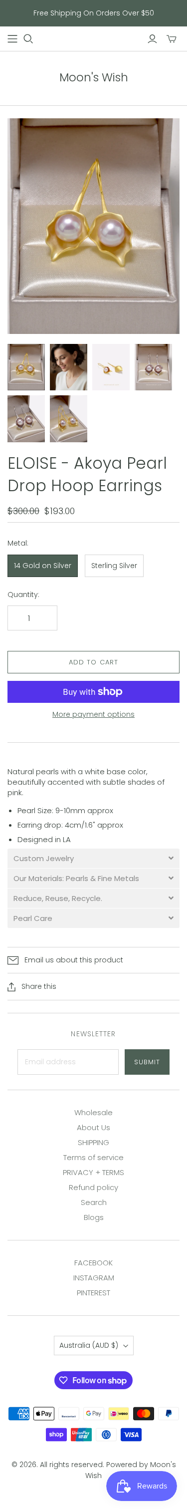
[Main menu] (12, 39)
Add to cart (93, 662)
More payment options (93, 714)
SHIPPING (93, 1142)
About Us (93, 1127)
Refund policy (93, 1187)
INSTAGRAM (93, 1277)
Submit (147, 1062)
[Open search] (28, 39)
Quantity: (23, 595)
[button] (93, 858)
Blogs (94, 1217)
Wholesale (93, 1112)
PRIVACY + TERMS (93, 1172)
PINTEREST (93, 1292)
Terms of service (93, 1157)
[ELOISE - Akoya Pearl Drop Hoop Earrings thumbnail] (26, 367)
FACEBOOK (93, 1262)
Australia (88, 1345)
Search (94, 1202)
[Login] (152, 38)
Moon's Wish (93, 77)
